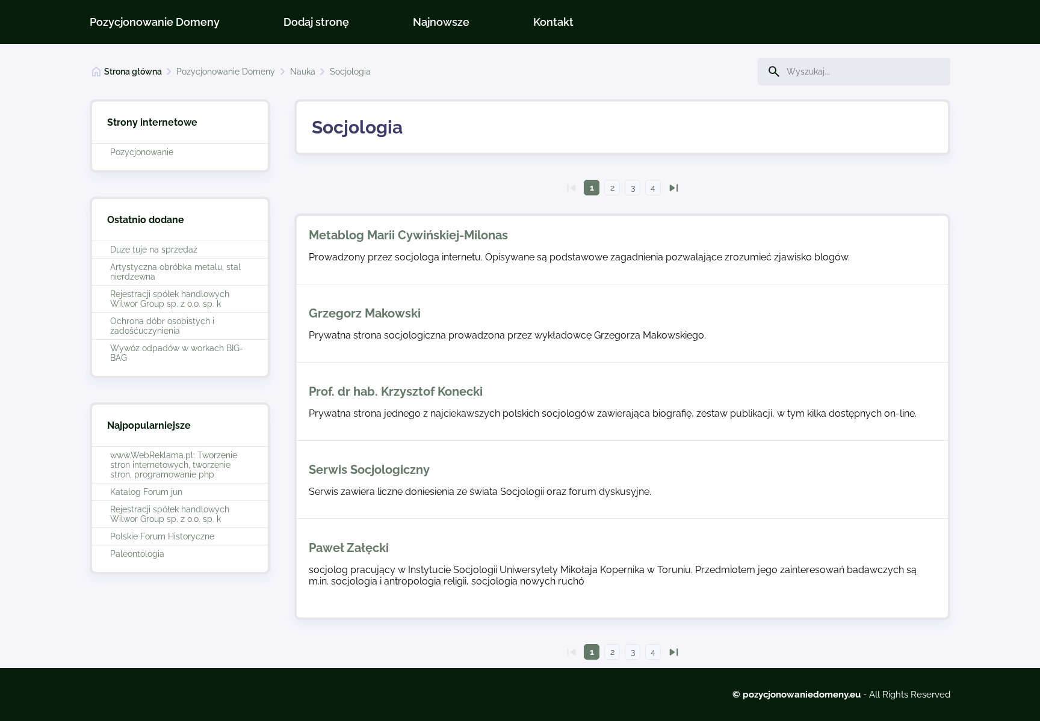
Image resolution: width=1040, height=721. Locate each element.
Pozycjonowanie (141, 152)
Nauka (302, 71)
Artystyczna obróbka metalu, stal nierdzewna (175, 271)
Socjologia (350, 71)
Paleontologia (137, 554)
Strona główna (133, 71)
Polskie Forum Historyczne (162, 536)
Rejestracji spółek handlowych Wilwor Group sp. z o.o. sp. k (169, 298)
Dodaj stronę (316, 22)
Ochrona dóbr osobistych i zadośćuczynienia (162, 326)
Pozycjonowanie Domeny (155, 22)
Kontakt (553, 22)
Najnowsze (441, 22)
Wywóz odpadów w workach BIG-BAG (176, 353)
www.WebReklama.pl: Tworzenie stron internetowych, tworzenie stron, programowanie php (173, 464)
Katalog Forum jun (146, 492)
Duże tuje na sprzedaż (153, 249)
